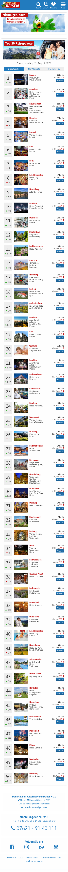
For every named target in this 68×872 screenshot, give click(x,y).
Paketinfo (60, 80)
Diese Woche (13, 69)
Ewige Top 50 (54, 69)
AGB (21, 858)
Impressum (11, 858)
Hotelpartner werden (34, 861)
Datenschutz (31, 858)
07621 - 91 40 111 (36, 828)
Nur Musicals (34, 69)
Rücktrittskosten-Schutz (51, 858)
